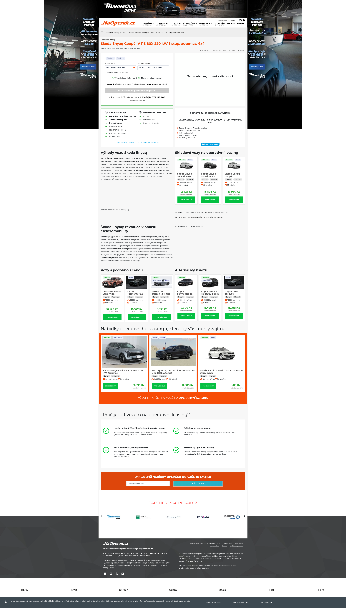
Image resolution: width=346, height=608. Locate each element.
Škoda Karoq (216, 217)
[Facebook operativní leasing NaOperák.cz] (238, 19)
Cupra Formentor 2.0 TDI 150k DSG (135, 294)
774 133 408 (158, 97)
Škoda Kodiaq (193, 217)
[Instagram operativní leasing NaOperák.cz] (241, 19)
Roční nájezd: (110, 63)
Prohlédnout (186, 199)
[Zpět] (102, 33)
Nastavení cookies (240, 602)
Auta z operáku (134, 565)
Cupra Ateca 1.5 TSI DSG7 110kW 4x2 (186, 294)
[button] (244, 517)
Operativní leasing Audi (161, 563)
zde (188, 601)
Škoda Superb (180, 217)
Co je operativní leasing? (125, 142)
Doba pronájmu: (144, 63)
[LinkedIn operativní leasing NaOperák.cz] (244, 19)
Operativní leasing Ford (120, 563)
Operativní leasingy (149, 565)
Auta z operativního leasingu (115, 565)
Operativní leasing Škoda (139, 560)
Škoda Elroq (205, 217)
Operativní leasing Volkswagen (115, 560)
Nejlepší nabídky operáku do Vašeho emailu (174, 477)
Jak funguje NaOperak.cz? (148, 142)
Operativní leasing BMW (141, 563)
